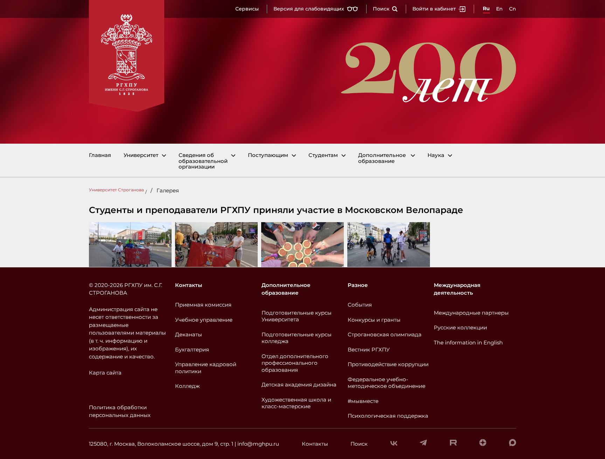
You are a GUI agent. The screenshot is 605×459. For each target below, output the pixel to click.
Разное (358, 285)
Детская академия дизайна (299, 384)
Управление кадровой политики (205, 368)
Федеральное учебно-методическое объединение (386, 383)
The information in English (468, 342)
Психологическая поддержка (388, 415)
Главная (100, 155)
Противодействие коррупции (388, 364)
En (499, 9)
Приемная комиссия (203, 304)
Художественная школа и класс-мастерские (296, 403)
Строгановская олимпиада (385, 334)
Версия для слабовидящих (308, 9)
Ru (486, 8)
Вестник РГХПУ (369, 349)
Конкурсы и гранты (374, 319)
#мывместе (363, 401)
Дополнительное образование (382, 158)
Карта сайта (105, 372)
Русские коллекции (460, 327)
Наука (435, 155)
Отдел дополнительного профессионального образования (295, 363)
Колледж (187, 386)
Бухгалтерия (192, 349)
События (360, 304)
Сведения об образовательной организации (203, 161)
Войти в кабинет (434, 9)
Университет (141, 155)
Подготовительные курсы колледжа (297, 338)
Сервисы (247, 9)
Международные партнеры (471, 312)
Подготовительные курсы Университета (297, 316)
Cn (512, 9)
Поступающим (268, 155)
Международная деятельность (457, 289)
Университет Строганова (116, 189)
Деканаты (188, 334)
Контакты (188, 285)
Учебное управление (203, 319)
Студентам (323, 155)
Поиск (381, 9)
